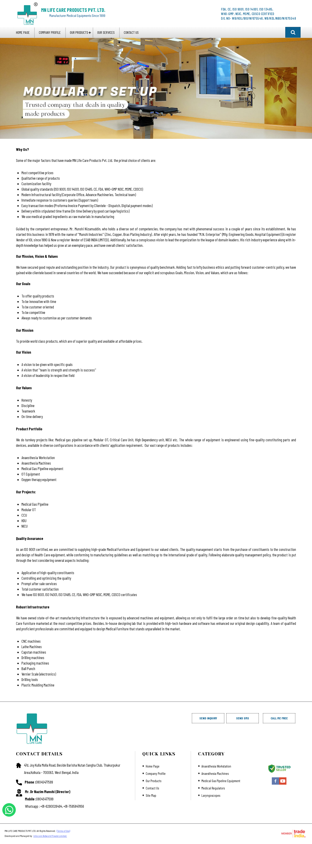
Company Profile (50, 32)
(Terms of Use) (63, 830)
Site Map (151, 795)
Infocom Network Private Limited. (50, 835)
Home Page (23, 32)
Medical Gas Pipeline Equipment (220, 781)
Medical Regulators (213, 788)
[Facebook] (275, 784)
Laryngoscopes (210, 795)
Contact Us (131, 32)
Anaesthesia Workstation (216, 766)
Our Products (79, 32)
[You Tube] (282, 784)
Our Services (106, 32)
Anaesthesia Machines (215, 773)
